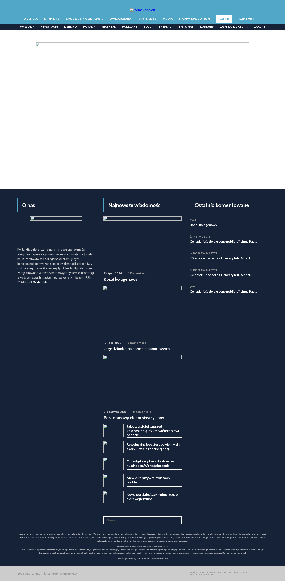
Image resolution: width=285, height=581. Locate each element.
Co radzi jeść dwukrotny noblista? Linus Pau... (223, 241)
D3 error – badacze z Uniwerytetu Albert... (221, 258)
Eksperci (165, 26)
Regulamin (197, 573)
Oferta (210, 573)
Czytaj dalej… (41, 282)
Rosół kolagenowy (203, 225)
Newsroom (49, 26)
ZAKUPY (259, 26)
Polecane (129, 26)
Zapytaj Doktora (233, 26)
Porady (89, 26)
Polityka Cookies (201, 575)
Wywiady (27, 26)
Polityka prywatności (232, 573)
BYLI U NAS (186, 26)
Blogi (148, 26)
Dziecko (70, 26)
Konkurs (207, 26)
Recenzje (108, 26)
